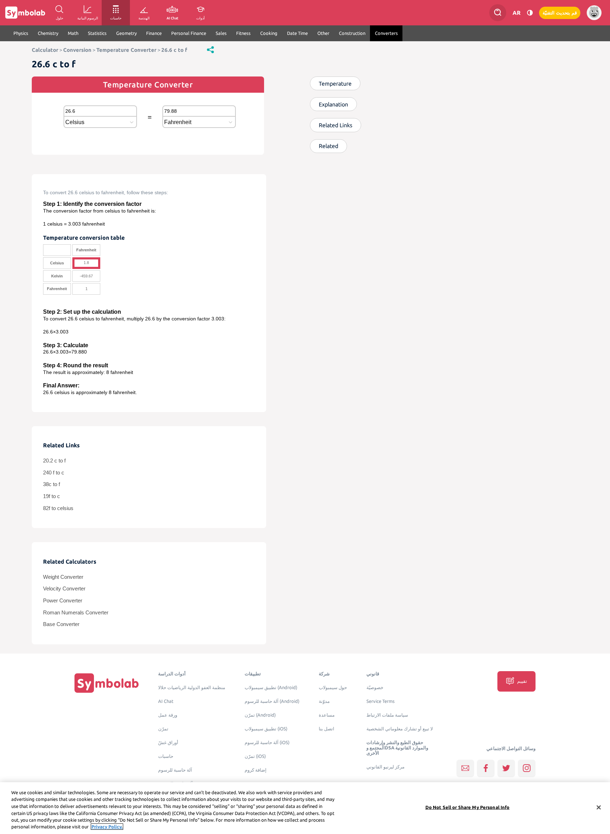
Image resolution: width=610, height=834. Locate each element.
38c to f (51, 484)
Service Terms (380, 701)
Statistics (97, 33)
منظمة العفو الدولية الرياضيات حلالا (191, 687)
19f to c (51, 496)
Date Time (297, 33)
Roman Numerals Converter (75, 612)
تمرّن (163, 728)
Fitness (243, 33)
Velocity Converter (64, 588)
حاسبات (165, 756)
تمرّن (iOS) (255, 756)
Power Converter (62, 600)
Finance (154, 33)
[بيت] (106, 683)
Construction (352, 33)
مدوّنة (324, 701)
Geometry (126, 33)
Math (73, 33)
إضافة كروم (256, 770)
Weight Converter (63, 577)
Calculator (45, 50)
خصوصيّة (374, 687)
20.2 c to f (54, 461)
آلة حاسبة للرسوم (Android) (272, 701)
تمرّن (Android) (260, 715)
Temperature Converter (126, 50)
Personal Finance (188, 33)
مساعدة (327, 715)
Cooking (268, 33)
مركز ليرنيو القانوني (385, 766)
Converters (386, 33)
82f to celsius (58, 508)
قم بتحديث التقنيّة (560, 13)
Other (323, 33)
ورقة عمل (167, 715)
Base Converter (61, 624)
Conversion (77, 50)
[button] (210, 49)
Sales (221, 33)
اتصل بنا (326, 728)
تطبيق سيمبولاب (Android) (271, 687)
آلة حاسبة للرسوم (175, 770)
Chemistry (48, 33)
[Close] (598, 807)
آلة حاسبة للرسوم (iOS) (267, 742)
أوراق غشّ (168, 742)
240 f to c (53, 473)
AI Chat (165, 701)
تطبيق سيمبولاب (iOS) (266, 728)
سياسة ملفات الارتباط (387, 715)
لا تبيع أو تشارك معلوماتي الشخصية (399, 728)
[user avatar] (594, 12)
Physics (20, 33)
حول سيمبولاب (333, 687)
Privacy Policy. (106, 826)
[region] (305, 808)
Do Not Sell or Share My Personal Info (467, 807)
